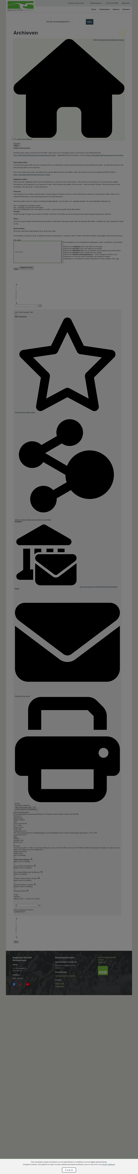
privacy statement (108, 1164)
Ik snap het (69, 1170)
